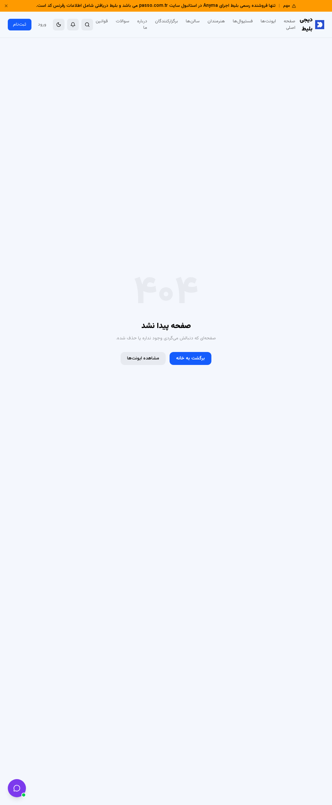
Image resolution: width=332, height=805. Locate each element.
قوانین (102, 21)
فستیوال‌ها (243, 21)
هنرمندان (216, 21)
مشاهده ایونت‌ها (143, 358)
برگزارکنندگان (166, 21)
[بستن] (6, 6)
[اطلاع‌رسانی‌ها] (73, 24)
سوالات (122, 21)
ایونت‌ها (268, 21)
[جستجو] (87, 24)
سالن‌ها (193, 21)
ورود (42, 24)
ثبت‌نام (19, 24)
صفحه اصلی (289, 24)
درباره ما (142, 24)
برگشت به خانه (190, 358)
